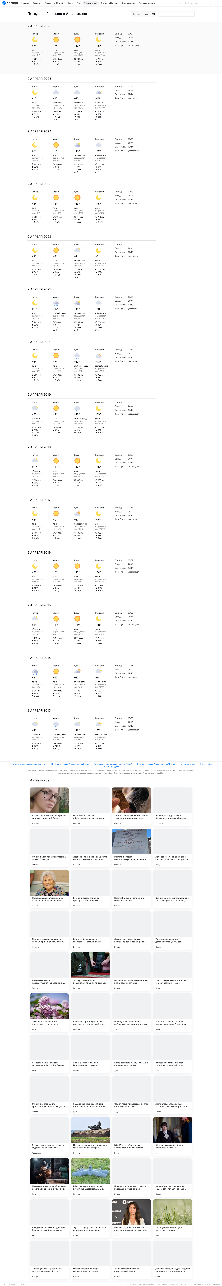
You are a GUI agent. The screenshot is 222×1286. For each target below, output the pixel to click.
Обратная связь (186, 1284)
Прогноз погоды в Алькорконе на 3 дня (28, 764)
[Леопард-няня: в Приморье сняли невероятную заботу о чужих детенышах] (90, 848)
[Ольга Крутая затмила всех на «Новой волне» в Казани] (172, 971)
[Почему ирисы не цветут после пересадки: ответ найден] (131, 1177)
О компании (12, 1284)
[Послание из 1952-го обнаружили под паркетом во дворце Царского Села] (90, 806)
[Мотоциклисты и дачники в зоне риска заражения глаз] (131, 971)
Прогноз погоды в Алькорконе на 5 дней (70, 764)
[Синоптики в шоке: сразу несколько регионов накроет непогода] (131, 930)
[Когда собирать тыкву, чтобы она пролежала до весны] (131, 1054)
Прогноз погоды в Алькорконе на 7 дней (113, 764)
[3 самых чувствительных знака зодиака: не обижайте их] (49, 1136)
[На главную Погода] (12, 3)
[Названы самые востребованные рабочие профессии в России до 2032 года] (49, 1177)
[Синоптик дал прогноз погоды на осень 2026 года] (49, 848)
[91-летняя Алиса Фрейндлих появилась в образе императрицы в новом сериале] (172, 1136)
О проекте (124, 1284)
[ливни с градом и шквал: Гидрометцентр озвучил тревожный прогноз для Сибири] (90, 1054)
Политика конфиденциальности (142, 1284)
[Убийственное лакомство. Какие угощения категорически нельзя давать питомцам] (131, 806)
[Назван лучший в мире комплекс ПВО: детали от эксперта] (90, 1136)
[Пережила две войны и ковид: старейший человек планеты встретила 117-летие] (49, 889)
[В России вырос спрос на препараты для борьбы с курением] (90, 889)
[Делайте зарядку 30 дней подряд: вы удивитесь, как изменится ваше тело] (172, 1260)
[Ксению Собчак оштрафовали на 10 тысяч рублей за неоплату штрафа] (172, 889)
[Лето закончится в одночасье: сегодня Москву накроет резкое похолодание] (172, 848)
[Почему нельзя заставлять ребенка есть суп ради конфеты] (131, 1012)
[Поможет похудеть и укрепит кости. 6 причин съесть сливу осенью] (49, 930)
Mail (4, 1284)
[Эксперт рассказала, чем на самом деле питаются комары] (172, 1177)
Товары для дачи (111, 766)
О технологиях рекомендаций (167, 1284)
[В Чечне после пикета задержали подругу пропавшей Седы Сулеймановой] (49, 806)
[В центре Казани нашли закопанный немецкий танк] (90, 930)
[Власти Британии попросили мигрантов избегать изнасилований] (131, 889)
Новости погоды (187, 764)
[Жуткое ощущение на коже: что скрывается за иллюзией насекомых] (90, 1218)
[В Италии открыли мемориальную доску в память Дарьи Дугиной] (131, 848)
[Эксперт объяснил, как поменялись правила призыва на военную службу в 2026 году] (90, 971)
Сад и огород (206, 764)
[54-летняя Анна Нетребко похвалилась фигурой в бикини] (49, 1054)
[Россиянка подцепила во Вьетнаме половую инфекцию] (172, 806)
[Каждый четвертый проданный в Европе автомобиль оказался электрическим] (49, 1218)
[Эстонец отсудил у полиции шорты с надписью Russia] (49, 1260)
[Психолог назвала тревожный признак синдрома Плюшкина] (172, 1012)
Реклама (22, 1284)
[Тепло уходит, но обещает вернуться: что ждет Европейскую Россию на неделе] (172, 1218)
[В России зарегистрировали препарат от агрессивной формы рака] (90, 1012)
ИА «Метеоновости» (212, 1284)
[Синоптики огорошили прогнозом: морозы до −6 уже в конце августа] (49, 1095)
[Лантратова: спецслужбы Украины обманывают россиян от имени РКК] (172, 1095)
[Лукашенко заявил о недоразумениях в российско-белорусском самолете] (49, 971)
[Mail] (4, 3)
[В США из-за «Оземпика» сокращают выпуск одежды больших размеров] (131, 1136)
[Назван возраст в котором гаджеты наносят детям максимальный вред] (90, 1260)
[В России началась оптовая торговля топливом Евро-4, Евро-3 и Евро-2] (172, 1054)
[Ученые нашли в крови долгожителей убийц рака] (172, 930)
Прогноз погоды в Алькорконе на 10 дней (155, 764)
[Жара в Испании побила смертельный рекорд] (131, 1260)
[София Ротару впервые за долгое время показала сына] (131, 1095)
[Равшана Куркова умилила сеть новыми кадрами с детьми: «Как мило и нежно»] (131, 1218)
